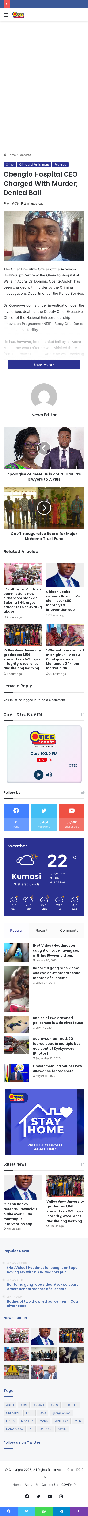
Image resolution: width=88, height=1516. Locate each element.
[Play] (39, 775)
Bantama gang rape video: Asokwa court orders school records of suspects (57, 973)
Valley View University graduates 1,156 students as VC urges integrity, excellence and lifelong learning (22, 659)
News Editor (44, 415)
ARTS (54, 1405)
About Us (31, 1485)
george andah (61, 1413)
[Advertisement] (44, 106)
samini (62, 1429)
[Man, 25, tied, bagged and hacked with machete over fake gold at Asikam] (71, 1355)
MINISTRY (61, 1421)
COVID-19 (68, 1485)
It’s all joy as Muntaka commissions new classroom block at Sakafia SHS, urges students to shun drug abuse (23, 600)
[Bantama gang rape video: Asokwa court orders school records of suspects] (16, 989)
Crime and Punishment (34, 164)
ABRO (10, 1405)
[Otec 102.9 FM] (30, 15)
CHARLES (71, 1405)
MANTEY (27, 1421)
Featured (25, 155)
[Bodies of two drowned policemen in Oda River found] (16, 1024)
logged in (30, 700)
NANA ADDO (14, 1429)
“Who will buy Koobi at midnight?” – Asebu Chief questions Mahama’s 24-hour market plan (65, 659)
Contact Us (50, 1485)
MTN (78, 1421)
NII (31, 1429)
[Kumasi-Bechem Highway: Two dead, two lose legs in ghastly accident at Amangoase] (16, 1372)
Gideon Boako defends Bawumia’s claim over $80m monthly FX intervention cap (63, 600)
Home (11, 155)
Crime (10, 164)
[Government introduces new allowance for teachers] (16, 1073)
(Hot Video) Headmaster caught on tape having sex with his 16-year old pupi (56, 950)
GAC (43, 1413)
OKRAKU (45, 1429)
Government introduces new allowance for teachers (57, 1068)
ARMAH (39, 1405)
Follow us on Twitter (22, 1442)
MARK (44, 1421)
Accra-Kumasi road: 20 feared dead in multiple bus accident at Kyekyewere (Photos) (56, 1046)
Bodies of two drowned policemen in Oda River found (58, 1020)
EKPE (29, 1413)
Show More (43, 365)
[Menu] (6, 16)
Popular (16, 930)
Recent (41, 930)
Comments (69, 930)
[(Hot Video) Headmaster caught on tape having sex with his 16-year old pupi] (16, 953)
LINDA (10, 1421)
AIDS (23, 1405)
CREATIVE (12, 1413)
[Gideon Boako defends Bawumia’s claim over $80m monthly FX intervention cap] (65, 575)
